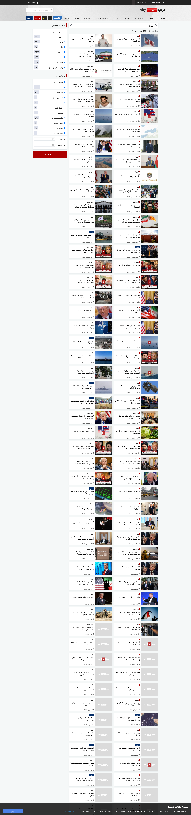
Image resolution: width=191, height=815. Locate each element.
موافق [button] (13, 811)
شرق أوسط (139, 18)
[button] (37, 18)
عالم (128, 18)
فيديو (77, 18)
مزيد (67, 18)
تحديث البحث (50, 154)
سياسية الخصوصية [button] (68, 811)
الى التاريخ (61, 144)
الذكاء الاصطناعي (103, 18)
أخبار (152, 18)
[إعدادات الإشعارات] (50, 18)
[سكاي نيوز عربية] (152, 10)
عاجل (44, 18)
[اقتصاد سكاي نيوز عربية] (57, 18)
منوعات (87, 18)
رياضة (116, 18)
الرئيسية (162, 18)
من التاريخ (61, 139)
